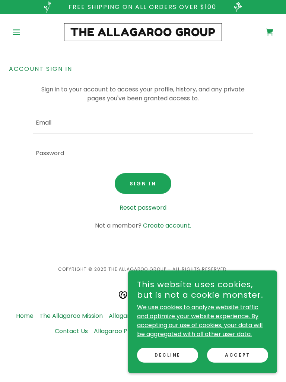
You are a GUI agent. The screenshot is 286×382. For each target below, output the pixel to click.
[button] (29, 32)
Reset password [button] (143, 207)
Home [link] (25, 315)
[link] (143, 34)
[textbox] (143, 123)
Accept (237, 355)
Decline (168, 355)
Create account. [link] (167, 225)
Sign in (143, 183)
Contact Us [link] (71, 331)
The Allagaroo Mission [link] (71, 315)
